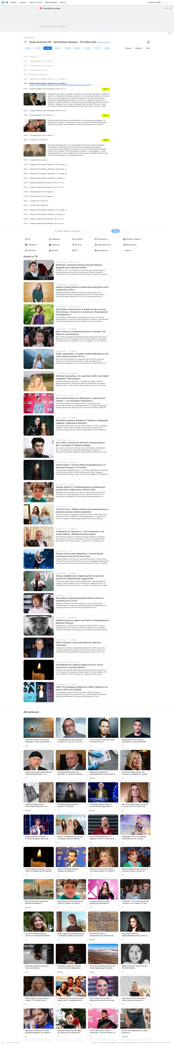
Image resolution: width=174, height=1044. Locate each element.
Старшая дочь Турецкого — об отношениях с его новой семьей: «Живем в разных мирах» (80, 532)
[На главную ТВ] (6, 2)
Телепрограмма (29, 37)
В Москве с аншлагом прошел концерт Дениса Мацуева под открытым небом (79, 266)
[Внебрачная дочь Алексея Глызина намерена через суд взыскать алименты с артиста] (39, 830)
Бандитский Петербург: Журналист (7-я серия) (47, 173)
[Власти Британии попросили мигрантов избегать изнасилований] (39, 894)
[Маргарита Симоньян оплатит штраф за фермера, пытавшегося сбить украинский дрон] (39, 1023)
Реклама (17, 1042)
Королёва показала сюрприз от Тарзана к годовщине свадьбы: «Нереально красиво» (82, 421)
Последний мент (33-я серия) (41, 192)
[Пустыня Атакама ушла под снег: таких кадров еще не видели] (103, 959)
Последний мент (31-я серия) (40, 61)
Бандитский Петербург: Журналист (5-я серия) (47, 79)
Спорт (148, 48)
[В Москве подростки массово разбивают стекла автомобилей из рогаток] (39, 733)
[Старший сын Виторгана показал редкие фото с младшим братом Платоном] (71, 991)
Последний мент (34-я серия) (41, 196)
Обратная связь (165, 1042)
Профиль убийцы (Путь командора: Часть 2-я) (47, 110)
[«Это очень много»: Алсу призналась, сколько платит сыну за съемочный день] (103, 1023)
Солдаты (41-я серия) (37, 70)
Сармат (32, 57)
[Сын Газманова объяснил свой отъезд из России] (103, 733)
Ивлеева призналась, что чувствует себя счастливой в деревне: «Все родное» (82, 377)
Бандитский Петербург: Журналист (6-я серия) (47, 83)
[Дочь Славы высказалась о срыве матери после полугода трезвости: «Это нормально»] (103, 991)
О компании (9, 1042)
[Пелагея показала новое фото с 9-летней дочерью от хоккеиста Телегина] (103, 862)
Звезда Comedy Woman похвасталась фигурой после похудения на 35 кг (82, 288)
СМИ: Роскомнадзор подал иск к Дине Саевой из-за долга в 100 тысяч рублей (82, 688)
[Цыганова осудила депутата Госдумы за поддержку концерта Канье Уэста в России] (135, 765)
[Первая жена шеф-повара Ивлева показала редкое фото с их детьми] (39, 765)
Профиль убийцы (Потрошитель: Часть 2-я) (46, 187)
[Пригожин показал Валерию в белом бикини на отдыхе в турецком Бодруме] (135, 991)
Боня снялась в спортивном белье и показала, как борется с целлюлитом (80, 332)
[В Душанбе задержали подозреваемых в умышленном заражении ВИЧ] (103, 765)
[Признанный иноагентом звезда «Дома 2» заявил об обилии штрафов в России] (71, 894)
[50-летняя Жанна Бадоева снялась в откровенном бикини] (39, 927)
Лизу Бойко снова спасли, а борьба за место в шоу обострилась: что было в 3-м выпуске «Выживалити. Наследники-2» (82, 312)
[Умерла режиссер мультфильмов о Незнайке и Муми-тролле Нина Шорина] (71, 927)
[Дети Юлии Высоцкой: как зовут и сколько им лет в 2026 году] (135, 797)
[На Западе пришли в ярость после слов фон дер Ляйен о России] (103, 797)
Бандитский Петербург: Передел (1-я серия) (46, 178)
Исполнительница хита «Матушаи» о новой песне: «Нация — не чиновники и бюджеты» (81, 399)
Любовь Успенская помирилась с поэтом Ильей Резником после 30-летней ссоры (79, 554)
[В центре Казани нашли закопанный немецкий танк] (39, 797)
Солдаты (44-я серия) (38, 205)
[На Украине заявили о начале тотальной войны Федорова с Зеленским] (71, 959)
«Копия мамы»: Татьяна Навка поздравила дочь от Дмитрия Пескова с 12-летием (81, 466)
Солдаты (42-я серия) (38, 74)
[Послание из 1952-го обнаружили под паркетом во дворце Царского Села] (103, 927)
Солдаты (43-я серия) (38, 201)
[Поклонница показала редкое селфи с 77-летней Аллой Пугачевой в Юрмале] (39, 991)
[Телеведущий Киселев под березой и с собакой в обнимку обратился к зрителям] (71, 765)
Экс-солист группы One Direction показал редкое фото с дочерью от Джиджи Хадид (80, 443)
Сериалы (138, 48)
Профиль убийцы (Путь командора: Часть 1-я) (46, 89)
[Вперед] (170, 8)
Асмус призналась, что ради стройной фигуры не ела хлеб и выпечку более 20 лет (82, 355)
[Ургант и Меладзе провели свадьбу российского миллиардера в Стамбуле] (71, 862)
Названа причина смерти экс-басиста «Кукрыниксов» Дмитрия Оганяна (82, 621)
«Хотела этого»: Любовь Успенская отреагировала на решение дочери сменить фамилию (82, 510)
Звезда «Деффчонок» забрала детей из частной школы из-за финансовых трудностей (79, 577)
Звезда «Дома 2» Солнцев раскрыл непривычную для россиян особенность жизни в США (80, 488)
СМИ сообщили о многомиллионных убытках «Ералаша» (78, 643)
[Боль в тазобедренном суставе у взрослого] (135, 1023)
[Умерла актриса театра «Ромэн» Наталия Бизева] (135, 959)
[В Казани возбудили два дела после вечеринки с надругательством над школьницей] (39, 959)
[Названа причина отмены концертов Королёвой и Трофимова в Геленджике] (103, 894)
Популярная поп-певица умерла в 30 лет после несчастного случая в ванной (79, 666)
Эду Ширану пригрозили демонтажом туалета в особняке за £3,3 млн (79, 599)
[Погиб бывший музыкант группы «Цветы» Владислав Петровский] (39, 862)
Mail (3, 1042)
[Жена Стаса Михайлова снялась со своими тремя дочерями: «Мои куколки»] (71, 830)
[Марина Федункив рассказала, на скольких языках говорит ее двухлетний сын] (135, 862)
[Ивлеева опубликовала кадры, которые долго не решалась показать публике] (71, 1023)
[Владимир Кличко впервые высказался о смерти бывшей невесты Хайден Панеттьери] (135, 733)
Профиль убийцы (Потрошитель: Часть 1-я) (45, 183)
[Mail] (3, 2)
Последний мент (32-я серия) (40, 66)
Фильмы (128, 48)
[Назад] (166, 8)
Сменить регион (103, 42)
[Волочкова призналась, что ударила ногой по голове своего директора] (103, 830)
